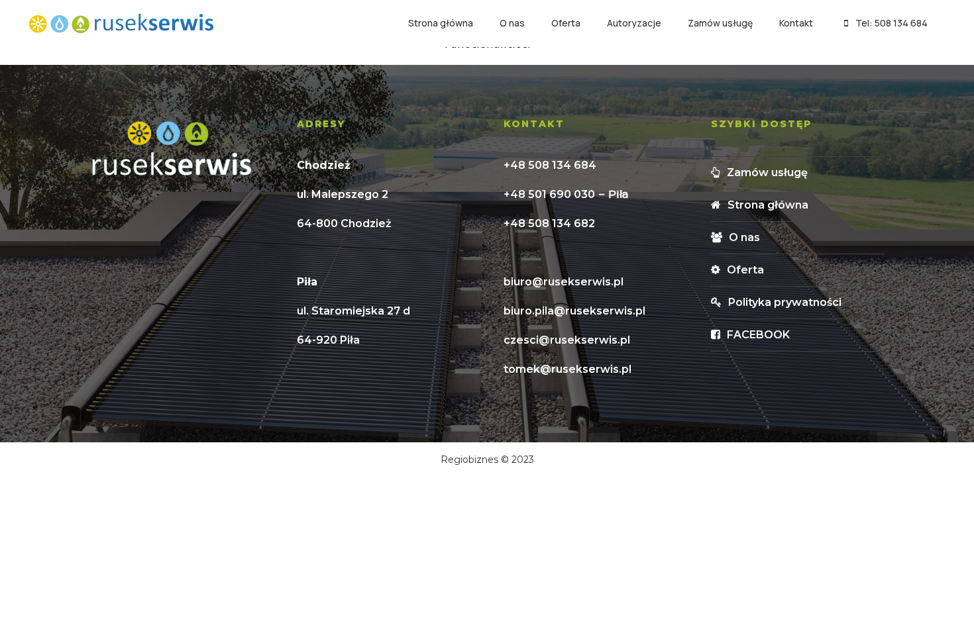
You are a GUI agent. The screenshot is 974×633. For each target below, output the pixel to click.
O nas (512, 23)
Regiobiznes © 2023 (487, 459)
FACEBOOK (758, 334)
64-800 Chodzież (344, 223)
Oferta (565, 23)
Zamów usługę (720, 23)
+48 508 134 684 (550, 165)
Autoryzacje (634, 23)
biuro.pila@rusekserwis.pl (574, 311)
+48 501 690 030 (549, 194)
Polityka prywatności (784, 302)
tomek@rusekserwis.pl (567, 369)
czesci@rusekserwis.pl (567, 340)
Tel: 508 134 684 (891, 23)
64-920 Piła (328, 340)
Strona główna (440, 23)
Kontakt (796, 23)
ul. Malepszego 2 (342, 194)
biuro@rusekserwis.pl (563, 281)
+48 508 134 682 (549, 223)
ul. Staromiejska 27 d (353, 311)
